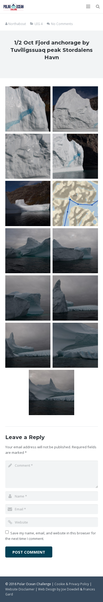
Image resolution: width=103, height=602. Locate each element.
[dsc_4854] (28, 203)
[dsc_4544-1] (75, 251)
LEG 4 (39, 24)
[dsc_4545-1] (28, 251)
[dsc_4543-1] (28, 298)
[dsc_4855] (75, 156)
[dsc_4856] (28, 156)
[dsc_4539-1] (75, 298)
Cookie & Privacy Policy (71, 584)
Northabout (17, 24)
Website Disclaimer (20, 589)
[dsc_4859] (28, 109)
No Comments (62, 24)
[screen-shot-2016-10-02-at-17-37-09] (75, 203)
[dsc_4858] (75, 109)
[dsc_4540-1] (28, 345)
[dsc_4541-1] (75, 345)
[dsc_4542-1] (51, 392)
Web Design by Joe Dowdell (58, 589)
